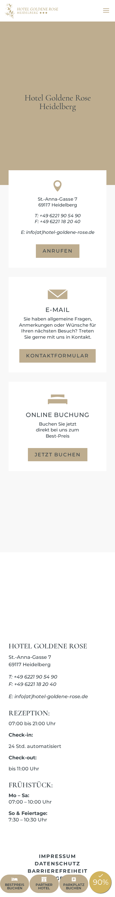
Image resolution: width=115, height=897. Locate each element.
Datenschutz (57, 864)
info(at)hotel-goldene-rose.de (60, 232)
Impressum (57, 856)
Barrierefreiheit (58, 871)
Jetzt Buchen (58, 455)
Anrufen (58, 251)
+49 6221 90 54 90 (60, 215)
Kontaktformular (57, 356)
